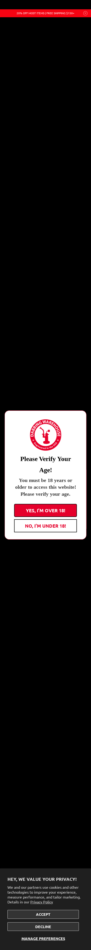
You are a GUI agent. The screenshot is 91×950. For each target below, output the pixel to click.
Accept (43, 914)
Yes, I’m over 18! (45, 510)
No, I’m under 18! (45, 526)
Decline (43, 926)
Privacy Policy (41, 901)
